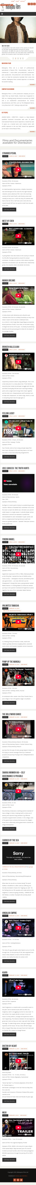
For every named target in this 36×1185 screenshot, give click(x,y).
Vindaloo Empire (9, 915)
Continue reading (9, 212)
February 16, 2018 (14, 611)
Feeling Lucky (8, 415)
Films (17, 1)
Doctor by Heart (9, 1048)
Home (12, 1)
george (31, 869)
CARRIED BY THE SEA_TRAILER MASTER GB (14, 869)
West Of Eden (8, 223)
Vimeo (5, 872)
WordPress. (24, 1178)
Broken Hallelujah (10, 349)
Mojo (4, 1115)
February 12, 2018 (14, 846)
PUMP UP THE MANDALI (11, 664)
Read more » (32, 87)
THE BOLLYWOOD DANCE (11, 716)
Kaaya (4, 975)
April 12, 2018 (13, 226)
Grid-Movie (22, 159)
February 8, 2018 (14, 1118)
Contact (22, 1)
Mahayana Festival (15, 613)
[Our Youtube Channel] (31, 4)
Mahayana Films (6, 5)
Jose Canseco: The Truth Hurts (15, 470)
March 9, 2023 (13, 159)
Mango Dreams (8, 283)
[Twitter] (34, 4)
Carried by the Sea (10, 842)
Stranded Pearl (9, 155)
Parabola (17, 1178)
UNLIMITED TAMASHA (10, 608)
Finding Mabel (8, 541)
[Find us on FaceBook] (29, 4)
